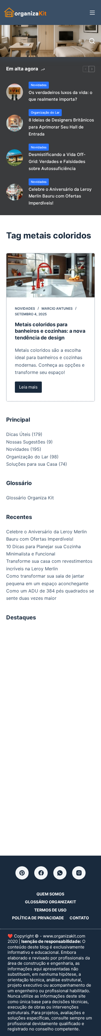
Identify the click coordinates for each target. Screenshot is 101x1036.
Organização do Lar (45, 112)
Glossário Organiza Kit (30, 497)
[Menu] (92, 12)
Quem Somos (50, 894)
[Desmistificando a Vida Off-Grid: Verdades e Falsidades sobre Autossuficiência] (14, 157)
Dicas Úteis (18, 434)
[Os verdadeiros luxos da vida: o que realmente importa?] (14, 92)
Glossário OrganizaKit (50, 901)
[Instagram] (79, 873)
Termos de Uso (50, 910)
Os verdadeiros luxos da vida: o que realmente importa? (60, 96)
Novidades (39, 85)
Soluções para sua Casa (31, 464)
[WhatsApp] (60, 873)
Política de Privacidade (38, 917)
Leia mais (30, 388)
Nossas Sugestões (25, 442)
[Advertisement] (50, 678)
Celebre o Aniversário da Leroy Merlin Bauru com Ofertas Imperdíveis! (60, 196)
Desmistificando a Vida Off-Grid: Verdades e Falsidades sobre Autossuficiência (57, 161)
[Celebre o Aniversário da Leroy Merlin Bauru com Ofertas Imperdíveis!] (14, 192)
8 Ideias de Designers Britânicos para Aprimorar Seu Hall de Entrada (61, 127)
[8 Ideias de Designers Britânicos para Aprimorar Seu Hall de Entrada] (14, 123)
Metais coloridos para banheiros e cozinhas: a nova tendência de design (50, 331)
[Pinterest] (22, 873)
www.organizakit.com (64, 936)
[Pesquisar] (92, 41)
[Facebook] (41, 873)
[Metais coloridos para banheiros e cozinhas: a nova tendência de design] (50, 275)
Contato (79, 917)
